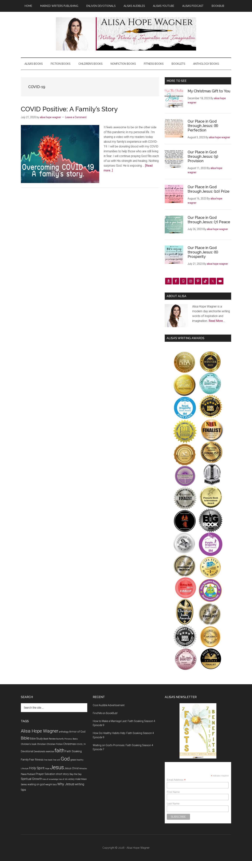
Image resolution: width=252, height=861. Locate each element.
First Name (173, 791)
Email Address (176, 780)
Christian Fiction (54, 744)
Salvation (49, 774)
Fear (31, 759)
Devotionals (39, 751)
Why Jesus (65, 784)
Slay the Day (75, 774)
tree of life (63, 779)
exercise (50, 751)
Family (25, 759)
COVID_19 (81, 744)
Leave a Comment (76, 117)
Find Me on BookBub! (105, 713)
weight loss (51, 784)
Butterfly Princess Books (67, 739)
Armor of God (77, 731)
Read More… (217, 321)
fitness (39, 759)
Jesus (57, 767)
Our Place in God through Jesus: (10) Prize (208, 189)
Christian (41, 744)
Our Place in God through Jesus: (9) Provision (203, 156)
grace (73, 759)
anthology (64, 731)
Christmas (69, 744)
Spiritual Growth (31, 779)
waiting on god (36, 784)
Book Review (49, 738)
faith (60, 750)
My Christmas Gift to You (209, 91)
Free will (56, 760)
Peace (24, 774)
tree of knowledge (50, 779)
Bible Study (36, 738)
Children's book (28, 744)
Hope (47, 768)
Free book (48, 760)
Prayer (40, 774)
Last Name (173, 803)
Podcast (31, 774)
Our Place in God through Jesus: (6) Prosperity (203, 252)
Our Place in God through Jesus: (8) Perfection (203, 125)
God (65, 759)
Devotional (27, 751)
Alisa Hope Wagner (39, 731)
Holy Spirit (36, 768)
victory (71, 779)
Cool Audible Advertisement (109, 705)
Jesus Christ (71, 768)
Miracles (83, 768)
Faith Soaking (73, 751)
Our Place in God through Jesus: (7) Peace (209, 219)
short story (62, 774)
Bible (25, 738)
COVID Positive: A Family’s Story (69, 109)
